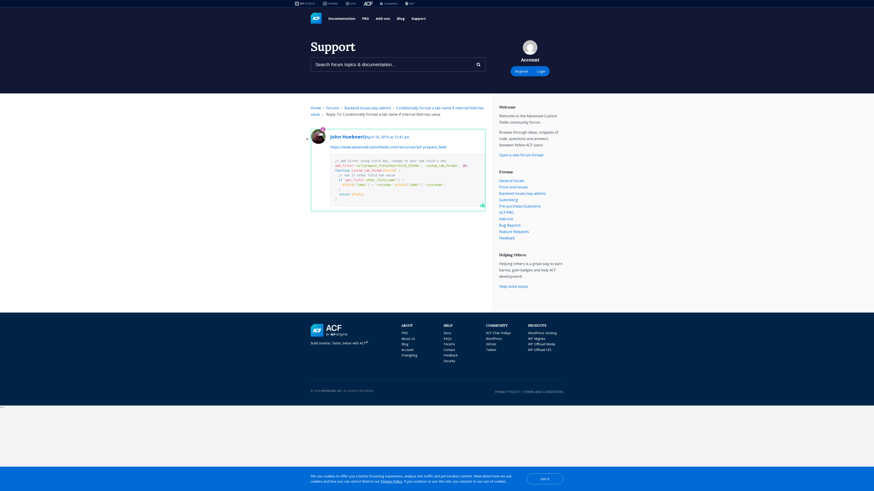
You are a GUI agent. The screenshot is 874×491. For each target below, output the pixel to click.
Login (541, 71)
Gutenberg (508, 199)
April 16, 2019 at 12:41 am (387, 137)
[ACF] (368, 3)
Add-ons (383, 18)
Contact (449, 350)
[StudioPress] (388, 3)
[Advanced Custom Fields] (316, 18)
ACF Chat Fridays (498, 333)
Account (407, 350)
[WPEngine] (305, 3)
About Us (408, 338)
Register (521, 71)
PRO (365, 18)
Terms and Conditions (543, 392)
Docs (447, 333)
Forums (332, 107)
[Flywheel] (330, 3)
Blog (401, 18)
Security (449, 361)
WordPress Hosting (542, 333)
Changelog (409, 355)
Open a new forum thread (521, 155)
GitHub (491, 344)
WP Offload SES (539, 350)
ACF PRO (506, 212)
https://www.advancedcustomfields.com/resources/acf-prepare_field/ (388, 147)
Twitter (491, 350)
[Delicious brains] (410, 3)
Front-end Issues (513, 187)
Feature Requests (514, 231)
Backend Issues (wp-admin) (367, 107)
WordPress (494, 338)
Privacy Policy (507, 392)
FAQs (448, 338)
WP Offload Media (541, 344)
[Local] (351, 3)
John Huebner (346, 137)
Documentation (341, 18)
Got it (545, 478)
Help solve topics (513, 286)
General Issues (511, 180)
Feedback (507, 237)
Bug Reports (510, 225)
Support (419, 18)
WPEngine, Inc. (332, 391)
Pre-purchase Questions (520, 206)
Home (316, 107)
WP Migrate (536, 338)
